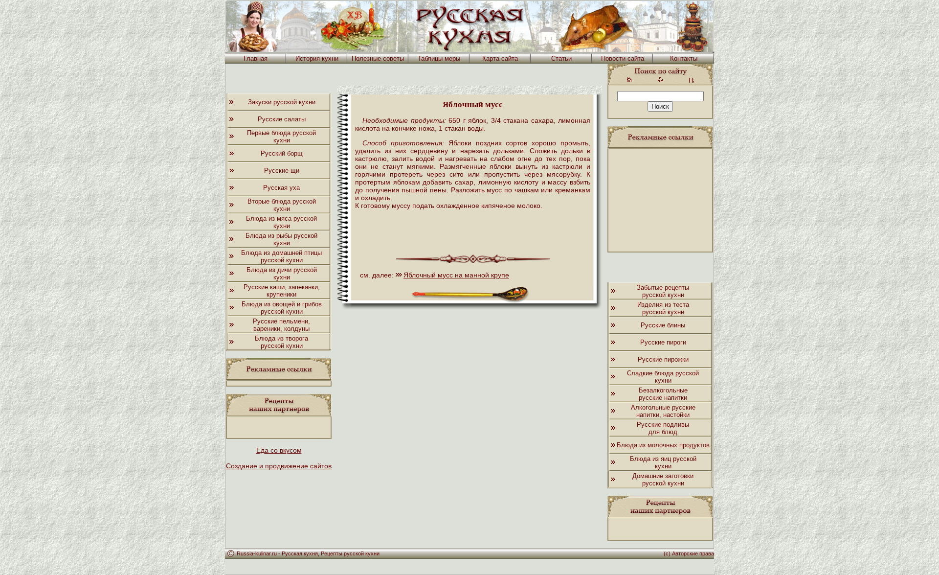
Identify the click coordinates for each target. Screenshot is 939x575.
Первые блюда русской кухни (281, 136)
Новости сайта (622, 58)
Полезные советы (378, 58)
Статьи (561, 58)
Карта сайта (500, 58)
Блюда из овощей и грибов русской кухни (282, 307)
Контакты (683, 58)
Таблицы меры (439, 58)
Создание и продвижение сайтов (279, 466)
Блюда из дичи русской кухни (281, 273)
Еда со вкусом (279, 450)
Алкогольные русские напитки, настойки (663, 411)
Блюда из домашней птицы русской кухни (281, 256)
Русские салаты (282, 119)
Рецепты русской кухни (350, 553)
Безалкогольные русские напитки (663, 394)
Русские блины (663, 325)
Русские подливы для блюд (663, 428)
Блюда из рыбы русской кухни (281, 239)
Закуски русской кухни (281, 102)
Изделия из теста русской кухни (663, 308)
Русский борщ (282, 153)
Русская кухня (300, 553)
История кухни (316, 58)
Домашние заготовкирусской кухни (662, 479)
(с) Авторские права (689, 553)
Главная (256, 58)
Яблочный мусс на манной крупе (456, 275)
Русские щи (281, 170)
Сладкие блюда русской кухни (663, 376)
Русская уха (281, 187)
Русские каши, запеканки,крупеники (282, 290)
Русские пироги (663, 342)
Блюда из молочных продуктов (663, 445)
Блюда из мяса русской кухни (281, 222)
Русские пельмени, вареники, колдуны (281, 325)
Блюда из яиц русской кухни (663, 462)
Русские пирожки (663, 359)
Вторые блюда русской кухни (281, 205)
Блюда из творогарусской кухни (281, 342)
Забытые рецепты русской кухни (663, 291)
